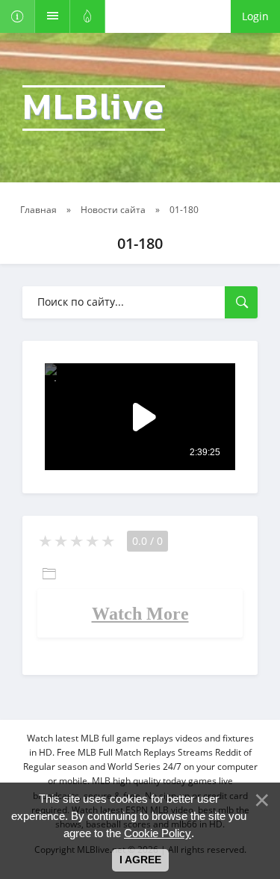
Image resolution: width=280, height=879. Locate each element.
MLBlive (93, 108)
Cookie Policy (157, 833)
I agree (140, 860)
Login (255, 16)
